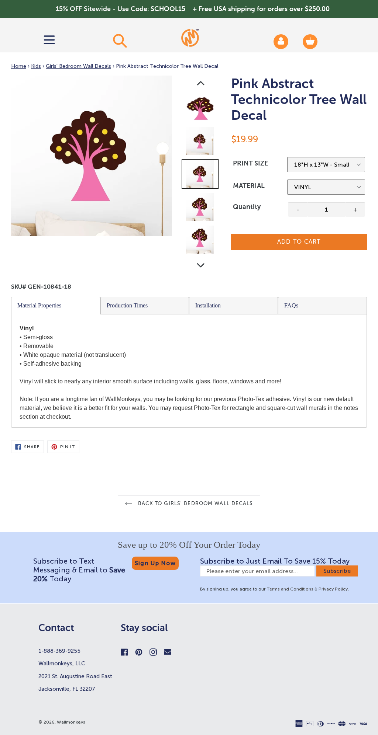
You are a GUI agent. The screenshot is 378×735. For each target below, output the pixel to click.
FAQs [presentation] (291, 305)
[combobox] (119, 40)
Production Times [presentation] (127, 305)
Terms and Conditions (290, 589)
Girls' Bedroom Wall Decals (78, 66)
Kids (36, 66)
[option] (200, 110)
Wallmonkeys (71, 722)
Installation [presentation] (208, 305)
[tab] (55, 305)
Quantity (247, 207)
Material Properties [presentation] (39, 305)
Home (18, 66)
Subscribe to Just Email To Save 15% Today (275, 561)
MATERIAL (249, 186)
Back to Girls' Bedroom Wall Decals (194, 503)
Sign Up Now (155, 563)
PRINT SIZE (250, 163)
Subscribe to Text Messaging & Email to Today (79, 570)
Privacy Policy (333, 589)
